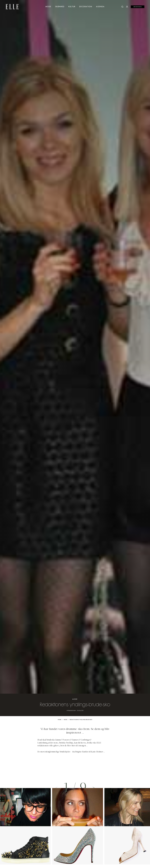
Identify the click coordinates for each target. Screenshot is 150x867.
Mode (48, 7)
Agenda (100, 7)
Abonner (137, 6)
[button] (93, 787)
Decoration (85, 7)
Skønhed (59, 7)
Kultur (71, 7)
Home (59, 719)
